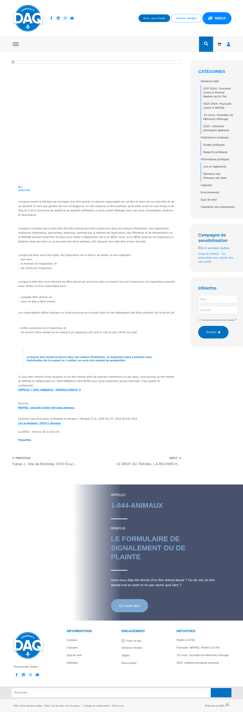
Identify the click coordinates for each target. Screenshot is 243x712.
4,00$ (215, 257)
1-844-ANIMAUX (137, 505)
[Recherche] (221, 692)
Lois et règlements (214, 166)
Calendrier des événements (218, 207)
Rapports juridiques (215, 152)
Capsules (206, 185)
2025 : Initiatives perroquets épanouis (216, 128)
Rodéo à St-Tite (186, 640)
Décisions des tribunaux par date (214, 175)
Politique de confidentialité (96, 706)
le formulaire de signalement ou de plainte (148, 548)
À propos (72, 640)
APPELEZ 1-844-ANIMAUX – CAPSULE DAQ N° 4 (49, 389)
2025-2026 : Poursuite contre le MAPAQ (217, 105)
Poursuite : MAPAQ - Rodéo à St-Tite (198, 647)
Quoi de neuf (209, 199)
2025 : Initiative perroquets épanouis (198, 662)
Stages (126, 655)
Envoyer (211, 332)
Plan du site (118, 706)
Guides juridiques (214, 144)
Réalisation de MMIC (215, 706)
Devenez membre (132, 647)
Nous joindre (129, 663)
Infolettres (72, 662)
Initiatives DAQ (210, 81)
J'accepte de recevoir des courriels (218, 320)
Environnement (210, 192)
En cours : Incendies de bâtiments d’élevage (218, 117)
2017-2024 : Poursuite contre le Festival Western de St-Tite (217, 92)
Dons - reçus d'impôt (154, 18)
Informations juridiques (215, 159)
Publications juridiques (215, 137)
